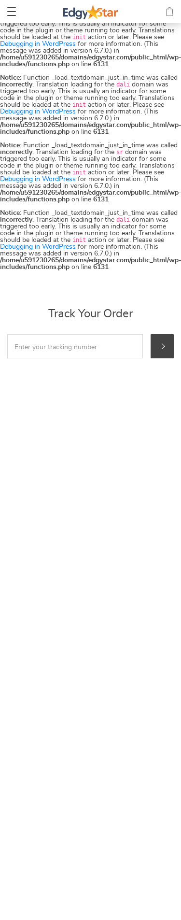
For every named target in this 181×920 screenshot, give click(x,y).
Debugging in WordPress (38, 44)
